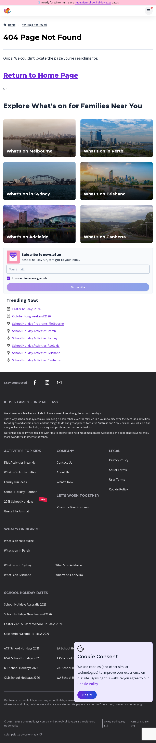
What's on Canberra (69, 575)
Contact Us (64, 462)
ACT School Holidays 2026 (22, 648)
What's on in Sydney (17, 565)
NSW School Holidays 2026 (22, 658)
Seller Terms (118, 470)
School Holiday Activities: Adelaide (36, 345)
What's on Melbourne (19, 541)
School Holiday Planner (20, 492)
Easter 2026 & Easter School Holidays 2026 (33, 624)
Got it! (87, 695)
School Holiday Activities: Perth (34, 331)
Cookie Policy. (88, 683)
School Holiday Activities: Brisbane (36, 353)
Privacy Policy (118, 460)
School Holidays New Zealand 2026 (28, 614)
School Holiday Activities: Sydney (34, 338)
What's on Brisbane (17, 575)
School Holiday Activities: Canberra (36, 360)
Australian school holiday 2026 (93, 2)
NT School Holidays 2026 (21, 668)
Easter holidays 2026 (26, 309)
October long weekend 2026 (31, 316)
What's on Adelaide (68, 565)
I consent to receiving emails (29, 278)
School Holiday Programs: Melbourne (38, 323)
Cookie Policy (118, 489)
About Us (63, 472)
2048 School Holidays (18, 501)
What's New (65, 482)
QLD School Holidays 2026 (22, 677)
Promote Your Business (73, 507)
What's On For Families (20, 472)
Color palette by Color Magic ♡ (23, 734)
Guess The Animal (16, 511)
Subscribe (78, 287)
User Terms (117, 479)
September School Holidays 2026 (27, 634)
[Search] (149, 11)
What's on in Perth (17, 550)
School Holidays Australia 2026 (25, 604)
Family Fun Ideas (15, 482)
